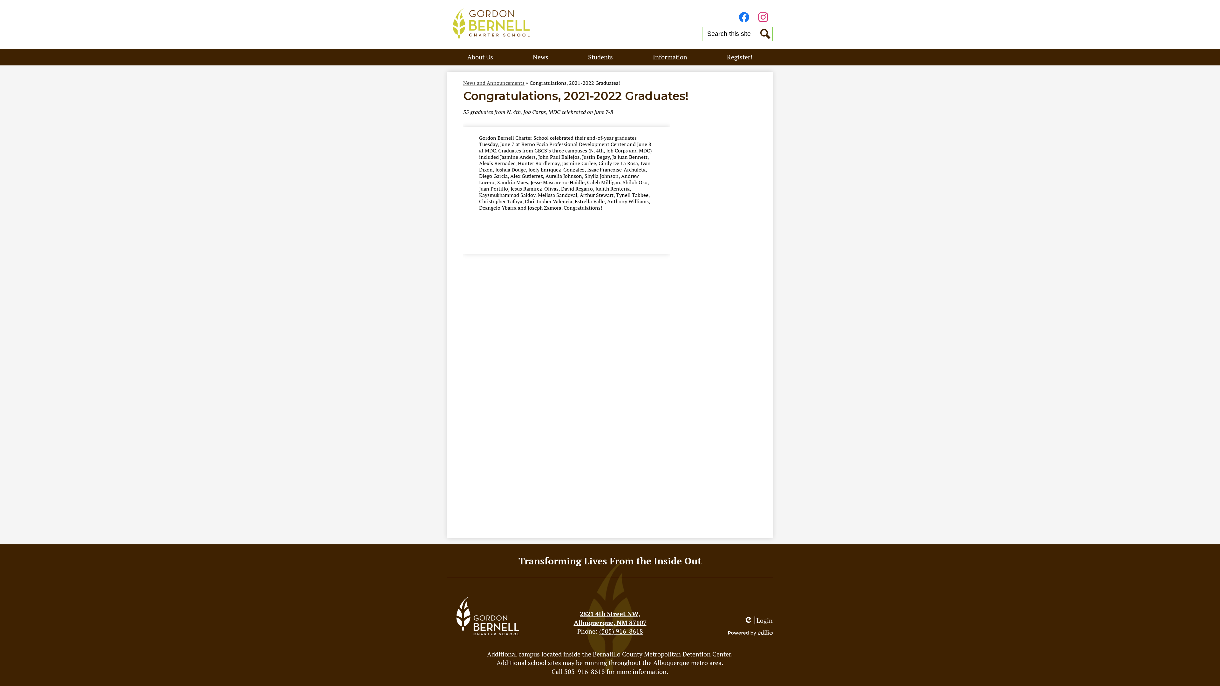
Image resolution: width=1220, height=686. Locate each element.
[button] (480, 57)
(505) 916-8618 (621, 631)
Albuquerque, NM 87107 (610, 618)
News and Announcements (494, 83)
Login (758, 620)
